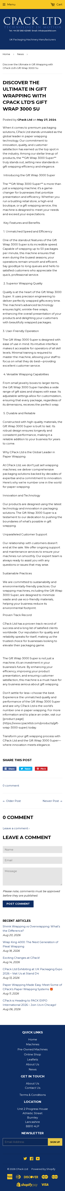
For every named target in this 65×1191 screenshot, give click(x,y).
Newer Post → (52, 801)
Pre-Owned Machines (32, 1049)
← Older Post (12, 801)
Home (6, 54)
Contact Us (32, 1087)
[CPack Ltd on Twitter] (25, 1159)
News (20, 54)
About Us (32, 1064)
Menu (11, 4)
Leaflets (32, 1059)
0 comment (11, 785)
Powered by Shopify (43, 1169)
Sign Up (55, 1142)
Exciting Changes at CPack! (21, 957)
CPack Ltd (22, 1169)
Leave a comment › (16, 828)
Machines (32, 1044)
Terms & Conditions (33, 1095)
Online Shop (32, 1054)
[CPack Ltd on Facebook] (31, 1159)
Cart (59, 4)
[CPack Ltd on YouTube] (38, 1159)
